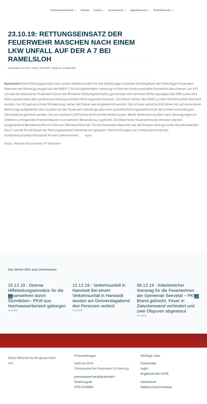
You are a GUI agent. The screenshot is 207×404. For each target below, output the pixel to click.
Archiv (28, 68)
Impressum (148, 382)
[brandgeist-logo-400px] (30, 370)
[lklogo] (21, 5)
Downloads (148, 363)
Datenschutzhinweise (156, 387)
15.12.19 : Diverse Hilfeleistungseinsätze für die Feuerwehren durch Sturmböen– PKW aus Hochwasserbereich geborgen (37, 295)
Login (144, 368)
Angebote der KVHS (154, 373)
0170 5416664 (84, 387)
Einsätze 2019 (69, 68)
